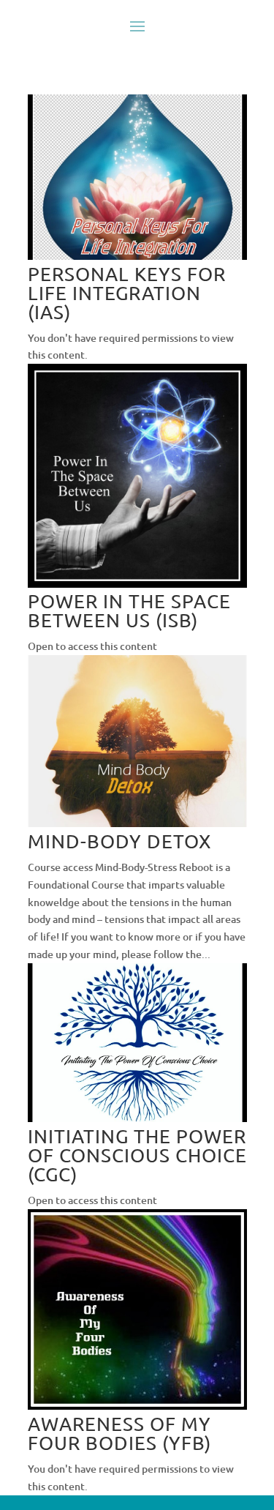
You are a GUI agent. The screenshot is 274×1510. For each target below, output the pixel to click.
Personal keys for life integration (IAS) (127, 293)
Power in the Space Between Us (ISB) (129, 611)
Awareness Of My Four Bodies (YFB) (119, 1433)
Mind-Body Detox (119, 841)
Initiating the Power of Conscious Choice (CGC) (137, 1155)
